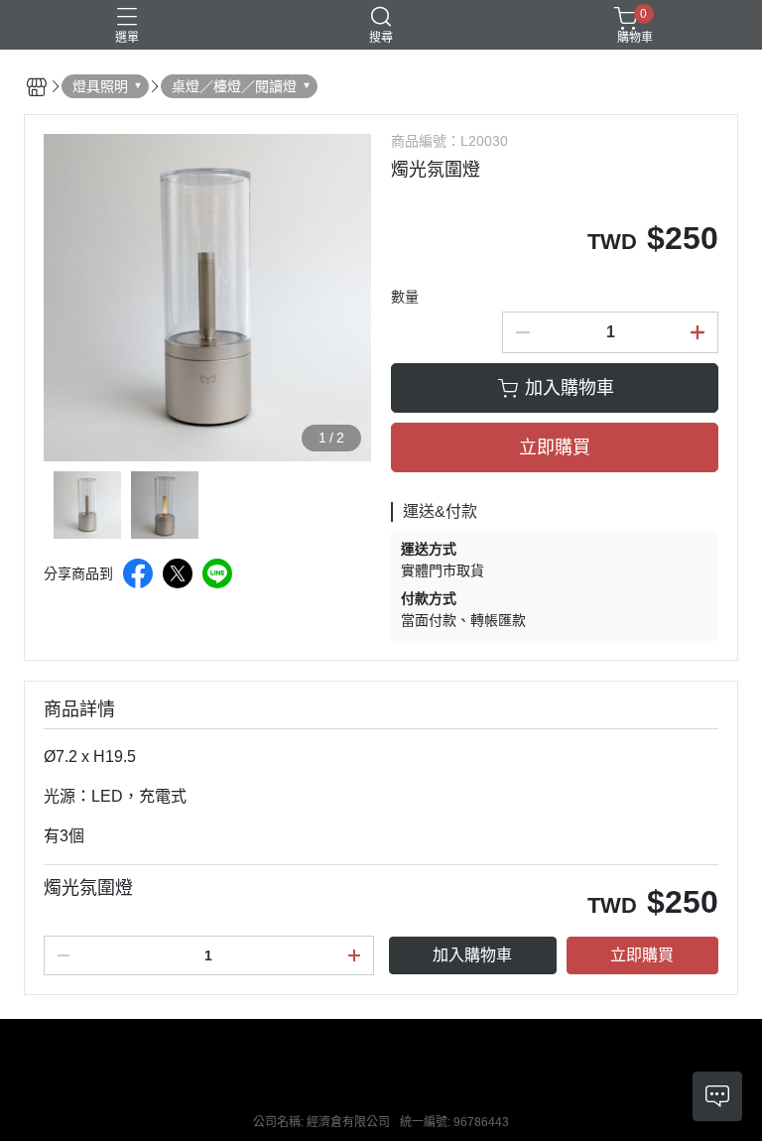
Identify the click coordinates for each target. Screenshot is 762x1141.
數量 (405, 297)
